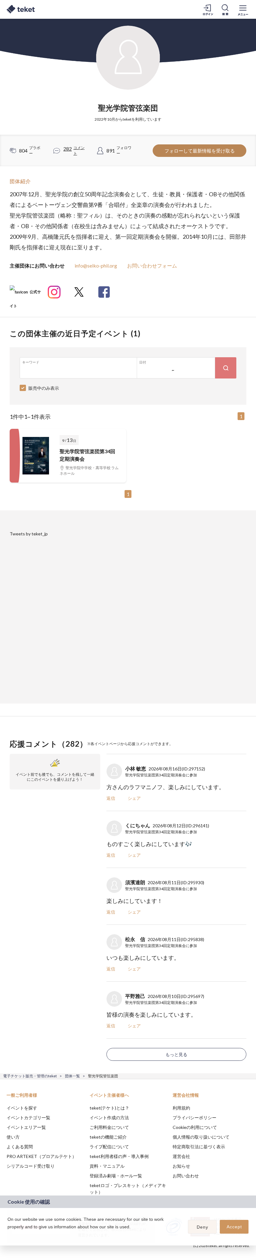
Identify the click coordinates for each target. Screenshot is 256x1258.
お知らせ (181, 1166)
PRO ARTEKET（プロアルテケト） (41, 1156)
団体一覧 (72, 1076)
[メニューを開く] (243, 9)
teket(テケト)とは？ (109, 1107)
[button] (8, 1235)
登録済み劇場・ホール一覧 (116, 1175)
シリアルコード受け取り (31, 1166)
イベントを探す (22, 1107)
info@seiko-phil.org (96, 265)
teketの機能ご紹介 (108, 1137)
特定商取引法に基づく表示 (199, 1146)
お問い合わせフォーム (152, 265)
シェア (134, 798)
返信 (110, 798)
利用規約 (181, 1107)
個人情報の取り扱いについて (201, 1137)
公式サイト (25, 294)
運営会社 (181, 1156)
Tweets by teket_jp (29, 533)
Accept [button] (234, 1226)
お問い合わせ (186, 1175)
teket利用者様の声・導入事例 (119, 1156)
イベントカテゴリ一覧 (28, 1117)
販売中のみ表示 (43, 388)
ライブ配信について (109, 1146)
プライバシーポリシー (194, 1117)
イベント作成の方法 (109, 1117)
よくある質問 (20, 1146)
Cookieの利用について (195, 1127)
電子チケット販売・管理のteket (30, 1076)
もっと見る (176, 1054)
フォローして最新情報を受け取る (200, 150)
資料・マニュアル (107, 1166)
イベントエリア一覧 (26, 1127)
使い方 (13, 1137)
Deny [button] (202, 1227)
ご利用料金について (109, 1127)
